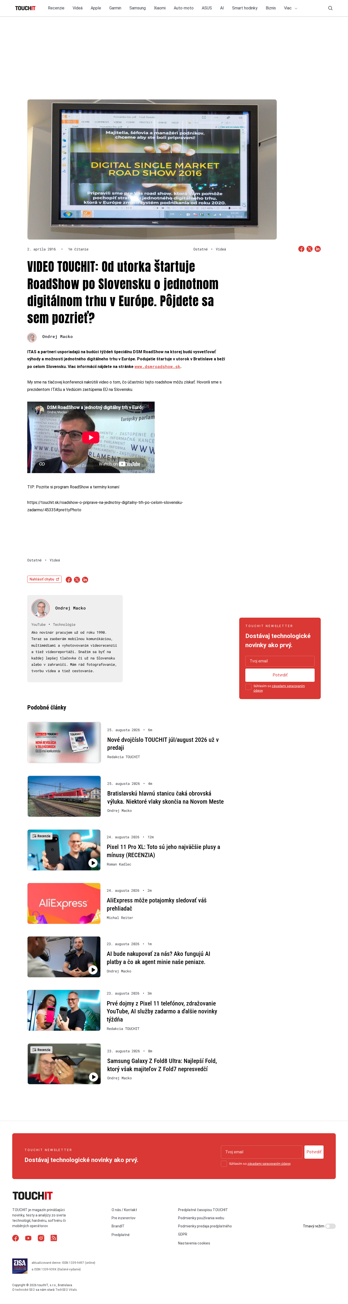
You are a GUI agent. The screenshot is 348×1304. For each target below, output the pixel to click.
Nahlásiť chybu (42, 579)
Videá (78, 8)
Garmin (115, 8)
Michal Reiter (120, 917)
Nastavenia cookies (194, 1243)
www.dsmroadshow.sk (157, 366)
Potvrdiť (280, 675)
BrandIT (118, 1226)
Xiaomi (160, 8)
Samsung (137, 8)
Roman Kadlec (119, 864)
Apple (96, 8)
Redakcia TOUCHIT (123, 757)
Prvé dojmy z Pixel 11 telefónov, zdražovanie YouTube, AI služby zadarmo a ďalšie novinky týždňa (162, 1011)
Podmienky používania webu (201, 1218)
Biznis (271, 8)
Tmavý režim (314, 1226)
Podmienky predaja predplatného (205, 1226)
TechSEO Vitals (66, 1289)
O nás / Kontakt (124, 1210)
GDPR (182, 1234)
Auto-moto (184, 8)
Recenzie (56, 8)
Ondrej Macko (57, 336)
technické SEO (25, 1289)
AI (222, 8)
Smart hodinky (245, 8)
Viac (288, 8)
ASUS (207, 8)
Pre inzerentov (124, 1218)
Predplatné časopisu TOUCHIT (203, 1210)
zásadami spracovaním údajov (268, 1164)
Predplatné (121, 1235)
